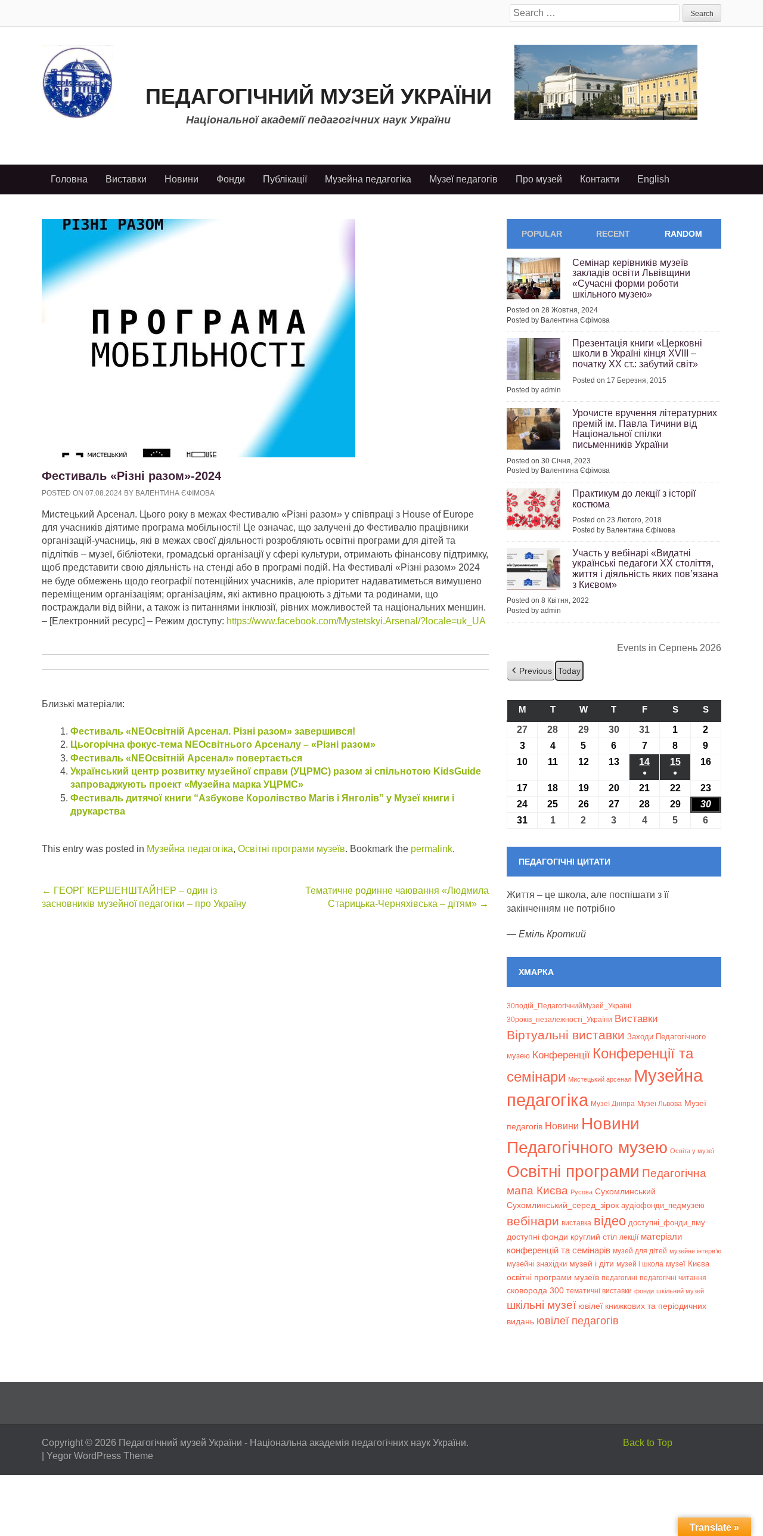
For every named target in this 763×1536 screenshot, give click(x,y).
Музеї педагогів (463, 179)
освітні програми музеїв (553, 1277)
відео (610, 1220)
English (653, 179)
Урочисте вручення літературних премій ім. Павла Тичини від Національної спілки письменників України (644, 429)
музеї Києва (687, 1263)
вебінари (533, 1221)
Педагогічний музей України (318, 96)
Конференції (561, 1055)
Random (683, 234)
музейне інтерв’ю (695, 1251)
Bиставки (636, 1018)
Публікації (285, 179)
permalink (431, 849)
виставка (576, 1223)
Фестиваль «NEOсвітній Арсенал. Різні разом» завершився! (212, 731)
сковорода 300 (535, 1290)
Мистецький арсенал (599, 1079)
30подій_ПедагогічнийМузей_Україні (569, 1006)
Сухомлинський (625, 1191)
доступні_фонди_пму (666, 1222)
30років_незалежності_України (559, 1019)
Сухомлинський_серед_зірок (563, 1205)
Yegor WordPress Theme (99, 1456)
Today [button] (569, 671)
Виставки (126, 179)
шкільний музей (680, 1291)
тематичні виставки (599, 1291)
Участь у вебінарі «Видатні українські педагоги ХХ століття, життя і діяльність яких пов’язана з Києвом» (645, 569)
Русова (581, 1192)
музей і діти (591, 1263)
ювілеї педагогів (577, 1321)
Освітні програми (573, 1171)
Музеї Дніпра (613, 1103)
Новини (181, 179)
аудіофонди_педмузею (663, 1205)
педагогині (619, 1277)
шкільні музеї (541, 1304)
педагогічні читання (673, 1278)
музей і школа (639, 1264)
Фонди (230, 179)
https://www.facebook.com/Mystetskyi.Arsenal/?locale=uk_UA (356, 621)
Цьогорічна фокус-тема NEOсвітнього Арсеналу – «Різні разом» (223, 744)
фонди (644, 1291)
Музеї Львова (659, 1103)
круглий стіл (593, 1236)
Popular (542, 234)
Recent (613, 234)
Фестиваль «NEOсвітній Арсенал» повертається (186, 758)
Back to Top (647, 1443)
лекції (628, 1237)
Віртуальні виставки (566, 1035)
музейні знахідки (537, 1263)
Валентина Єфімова (175, 493)
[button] (531, 671)
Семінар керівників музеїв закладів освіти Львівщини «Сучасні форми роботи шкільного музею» (631, 278)
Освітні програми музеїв (291, 849)
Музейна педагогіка (368, 179)
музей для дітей (640, 1251)
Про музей (539, 179)
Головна (69, 179)
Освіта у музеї (692, 1150)
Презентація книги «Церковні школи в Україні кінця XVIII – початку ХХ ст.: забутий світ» (637, 353)
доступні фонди (537, 1236)
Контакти (599, 179)
